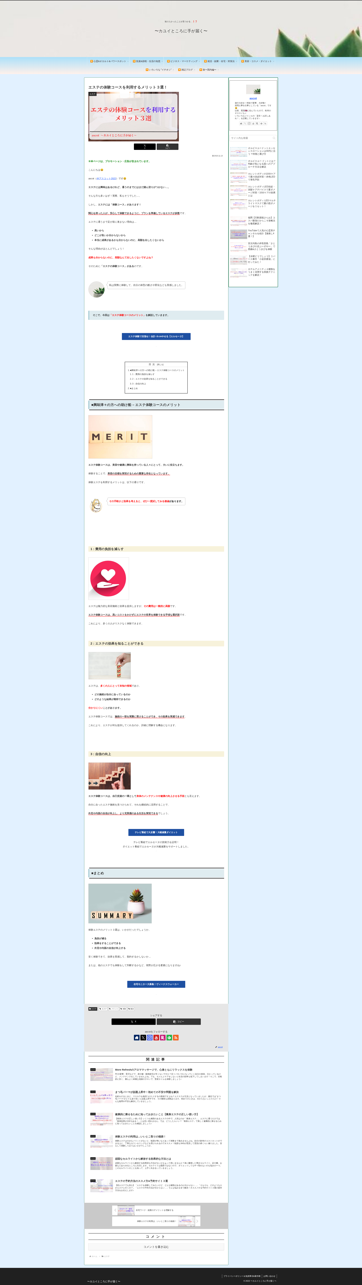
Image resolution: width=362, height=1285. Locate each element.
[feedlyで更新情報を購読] (169, 1037)
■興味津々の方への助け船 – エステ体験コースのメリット (157, 370)
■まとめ (134, 388)
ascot (253, 98)
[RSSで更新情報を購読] (176, 1037)
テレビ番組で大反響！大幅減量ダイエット (156, 832)
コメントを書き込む (156, 1246)
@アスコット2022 (106, 178)
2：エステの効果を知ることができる (149, 379)
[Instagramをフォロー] (150, 1037)
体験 (124, 1009)
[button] (167, 147)
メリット (114, 1009)
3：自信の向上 (139, 383)
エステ (93, 1009)
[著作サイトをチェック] (137, 1037)
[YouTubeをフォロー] (156, 1037)
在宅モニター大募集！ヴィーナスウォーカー (156, 984)
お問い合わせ (269, 1276)
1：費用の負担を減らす (143, 374)
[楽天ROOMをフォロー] (163, 1037)
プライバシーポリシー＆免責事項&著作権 (242, 1276)
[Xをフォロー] (143, 1037)
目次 (152, 364)
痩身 (132, 1009)
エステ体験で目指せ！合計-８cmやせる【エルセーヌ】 (156, 336)
